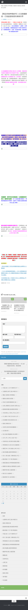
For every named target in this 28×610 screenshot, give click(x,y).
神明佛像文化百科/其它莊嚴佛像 (11, 445)
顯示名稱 (5, 334)
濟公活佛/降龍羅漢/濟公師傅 (10, 434)
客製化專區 (5, 573)
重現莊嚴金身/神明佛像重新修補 (11, 463)
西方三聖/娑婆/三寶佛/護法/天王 (11, 455)
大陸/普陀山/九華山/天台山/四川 (11, 413)
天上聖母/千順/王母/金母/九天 (10, 416)
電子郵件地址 (18, 334)
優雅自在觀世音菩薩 (8, 398)
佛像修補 (5, 566)
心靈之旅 (5, 562)
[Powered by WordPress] (9, 605)
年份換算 (5, 580)
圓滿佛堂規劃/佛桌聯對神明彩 (10, 409)
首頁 (4, 516)
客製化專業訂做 (7, 423)
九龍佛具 (4, 19)
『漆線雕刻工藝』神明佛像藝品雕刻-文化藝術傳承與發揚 (6, 306)
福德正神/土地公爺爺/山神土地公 (11, 448)
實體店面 (5, 555)
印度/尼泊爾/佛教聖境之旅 (9, 402)
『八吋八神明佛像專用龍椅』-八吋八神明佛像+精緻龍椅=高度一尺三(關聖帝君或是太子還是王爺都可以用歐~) (14, 273)
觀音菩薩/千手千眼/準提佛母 (10, 459)
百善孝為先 (5, 559)
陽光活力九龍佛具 (7, 473)
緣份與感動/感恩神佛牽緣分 (10, 452)
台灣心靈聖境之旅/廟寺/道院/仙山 (11, 405)
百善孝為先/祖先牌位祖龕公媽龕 (11, 441)
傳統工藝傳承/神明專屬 (6, 5)
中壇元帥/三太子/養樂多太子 (10, 388)
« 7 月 (2, 503)
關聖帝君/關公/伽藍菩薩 (9, 470)
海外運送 (5, 576)
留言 (4, 324)
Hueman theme (21, 605)
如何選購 (5, 569)
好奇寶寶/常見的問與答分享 (10, 420)
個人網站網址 (6, 340)
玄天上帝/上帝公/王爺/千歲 (10, 438)
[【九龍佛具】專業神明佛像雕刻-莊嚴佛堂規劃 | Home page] (3, 2)
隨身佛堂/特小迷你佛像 (9, 477)
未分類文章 (5, 430)
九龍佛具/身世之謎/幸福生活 (10, 391)
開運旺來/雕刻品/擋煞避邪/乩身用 (11, 466)
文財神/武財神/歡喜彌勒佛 (9, 427)
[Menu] (26, 2)
